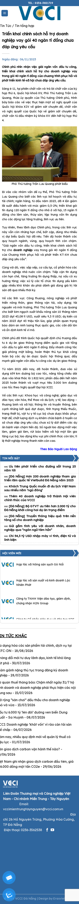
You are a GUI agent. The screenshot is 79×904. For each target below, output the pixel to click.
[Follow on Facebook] (47, 830)
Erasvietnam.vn (64, 898)
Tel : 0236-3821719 (40, 2)
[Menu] (4, 13)
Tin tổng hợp (24, 26)
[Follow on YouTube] (52, 830)
